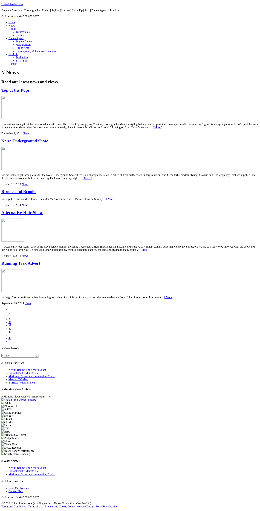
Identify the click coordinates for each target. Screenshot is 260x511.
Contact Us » (15, 491)
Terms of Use (35, 506)
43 (9, 338)
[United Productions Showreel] (19, 399)
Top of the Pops (15, 90)
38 (9, 325)
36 (9, 319)
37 (9, 322)
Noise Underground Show (24, 141)
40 (9, 331)
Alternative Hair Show (22, 212)
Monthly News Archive (15, 396)
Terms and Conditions (13, 506)
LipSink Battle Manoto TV (23, 372)
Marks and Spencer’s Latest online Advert (31, 376)
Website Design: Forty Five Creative (97, 506)
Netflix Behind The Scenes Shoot (27, 369)
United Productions (12, 4)
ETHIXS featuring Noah (22, 382)
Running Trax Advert (20, 263)
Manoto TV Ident (18, 379)
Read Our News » (18, 488)
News (26, 133)
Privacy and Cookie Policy (60, 506)
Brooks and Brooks (18, 191)
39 (9, 328)
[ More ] (157, 127)
